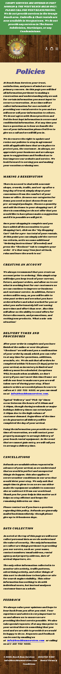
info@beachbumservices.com (29, 393)
